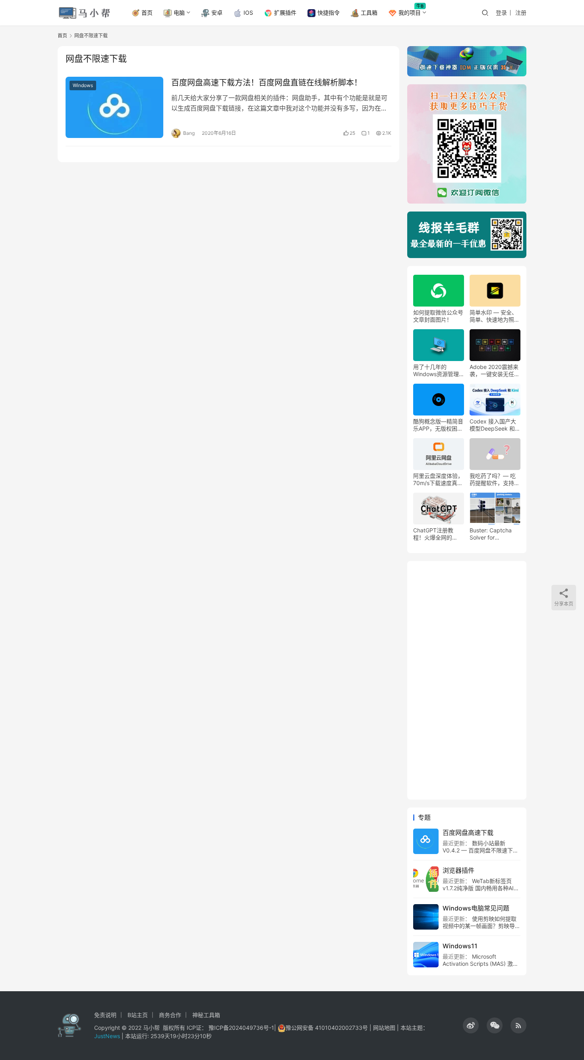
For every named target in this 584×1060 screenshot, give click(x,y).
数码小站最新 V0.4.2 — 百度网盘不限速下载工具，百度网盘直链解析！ (480, 850)
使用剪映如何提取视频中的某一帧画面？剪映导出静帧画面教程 (481, 925)
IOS (248, 12)
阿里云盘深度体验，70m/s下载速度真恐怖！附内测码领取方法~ (438, 479)
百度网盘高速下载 (468, 833)
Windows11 (460, 946)
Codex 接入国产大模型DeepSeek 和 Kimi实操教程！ (493, 425)
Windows (83, 85)
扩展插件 (285, 12)
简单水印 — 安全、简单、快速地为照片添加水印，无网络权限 (495, 316)
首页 (147, 12)
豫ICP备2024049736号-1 (241, 1027)
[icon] (471, 1025)
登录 (501, 12)
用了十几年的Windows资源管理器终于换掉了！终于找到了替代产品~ (438, 370)
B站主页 (138, 1014)
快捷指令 (328, 12)
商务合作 (170, 1014)
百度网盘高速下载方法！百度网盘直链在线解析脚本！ (266, 82)
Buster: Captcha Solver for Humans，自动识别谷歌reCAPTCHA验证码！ (494, 534)
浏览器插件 (458, 870)
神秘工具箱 (206, 1014)
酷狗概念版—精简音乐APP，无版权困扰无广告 (438, 425)
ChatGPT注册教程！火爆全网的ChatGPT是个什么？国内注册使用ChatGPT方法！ (435, 534)
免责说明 (105, 1014)
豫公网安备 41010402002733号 (327, 1027)
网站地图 (384, 1027)
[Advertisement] (466, 680)
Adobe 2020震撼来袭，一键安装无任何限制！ (495, 370)
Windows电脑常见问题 (476, 908)
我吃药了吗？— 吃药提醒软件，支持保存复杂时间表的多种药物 (495, 479)
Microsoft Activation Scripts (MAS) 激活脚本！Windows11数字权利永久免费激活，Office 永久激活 (480, 967)
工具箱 (369, 12)
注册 (520, 12)
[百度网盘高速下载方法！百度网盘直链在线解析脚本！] (114, 107)
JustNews (108, 1036)
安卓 (216, 12)
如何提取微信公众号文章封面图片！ (438, 316)
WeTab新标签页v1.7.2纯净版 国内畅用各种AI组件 (481, 888)
